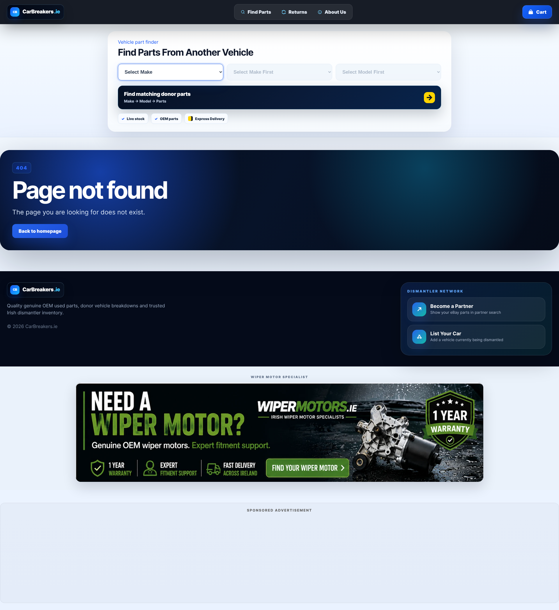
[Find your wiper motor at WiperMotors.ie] (279, 432)
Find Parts (259, 12)
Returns (298, 12)
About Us (335, 12)
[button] (279, 97)
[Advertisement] (279, 556)
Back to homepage (40, 231)
